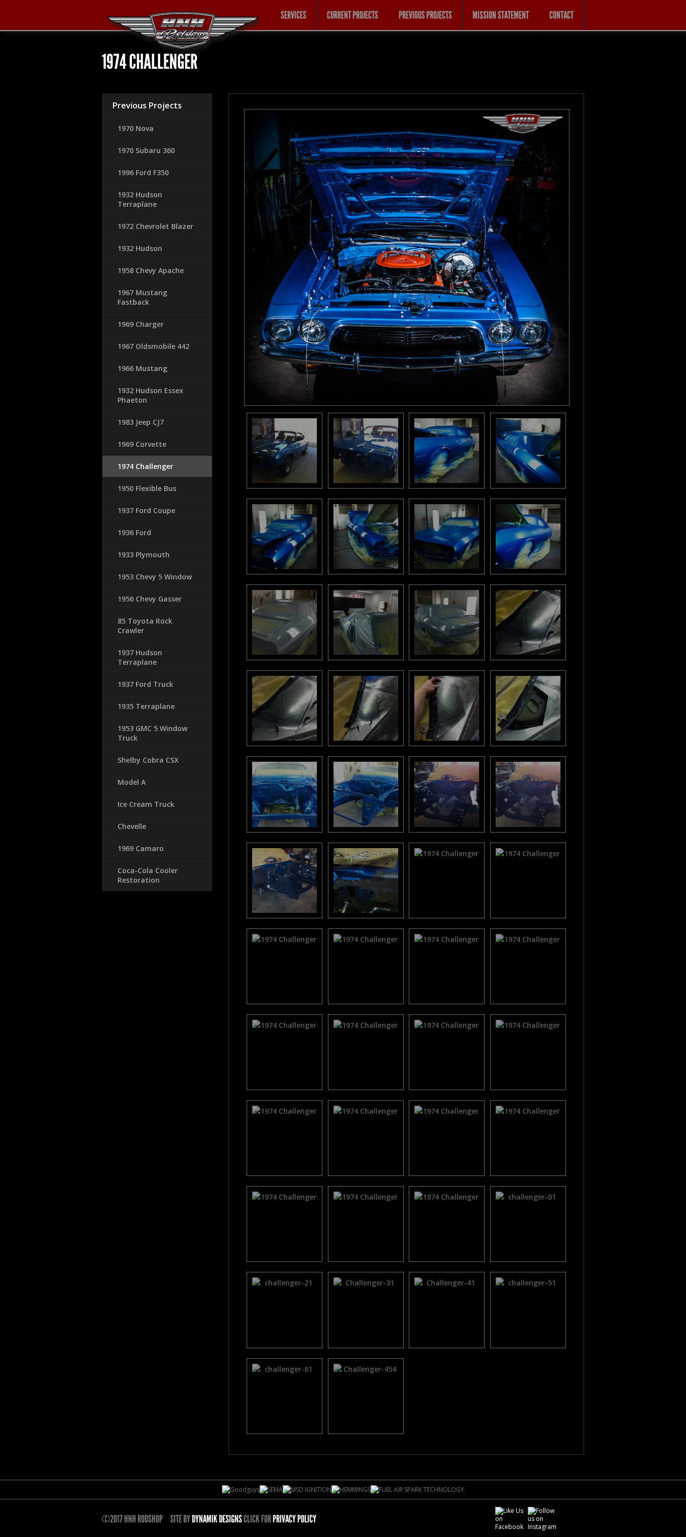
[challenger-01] (528, 1224)
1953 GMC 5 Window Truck (152, 733)
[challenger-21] (284, 1310)
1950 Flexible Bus (147, 488)
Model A (132, 782)
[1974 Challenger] (284, 451)
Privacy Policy (294, 1519)
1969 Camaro (141, 848)
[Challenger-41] (447, 1310)
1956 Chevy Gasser (150, 599)
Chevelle (132, 826)
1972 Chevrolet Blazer (155, 226)
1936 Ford (134, 532)
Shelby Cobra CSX (148, 760)
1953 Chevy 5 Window (155, 576)
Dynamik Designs (217, 1519)
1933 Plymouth (144, 554)
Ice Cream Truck (146, 804)
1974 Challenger (145, 466)
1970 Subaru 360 (146, 150)
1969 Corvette (142, 444)
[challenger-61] (284, 1396)
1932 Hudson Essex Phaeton (150, 395)
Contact (561, 15)
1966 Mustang (142, 368)
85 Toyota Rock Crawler (145, 625)
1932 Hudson (140, 248)
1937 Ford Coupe (146, 510)
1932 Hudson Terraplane (140, 199)
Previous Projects (425, 15)
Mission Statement (501, 15)
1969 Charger (141, 324)
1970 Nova (136, 128)
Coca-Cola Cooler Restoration (148, 875)
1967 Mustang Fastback (142, 297)
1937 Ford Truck (145, 684)
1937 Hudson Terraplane (140, 657)
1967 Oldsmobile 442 (153, 346)
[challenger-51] (528, 1310)
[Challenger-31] (366, 1310)
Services (293, 15)
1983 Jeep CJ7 (141, 422)
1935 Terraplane (146, 706)
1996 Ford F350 (143, 172)
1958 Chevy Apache (151, 270)
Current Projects (352, 15)
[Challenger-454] (366, 1396)
